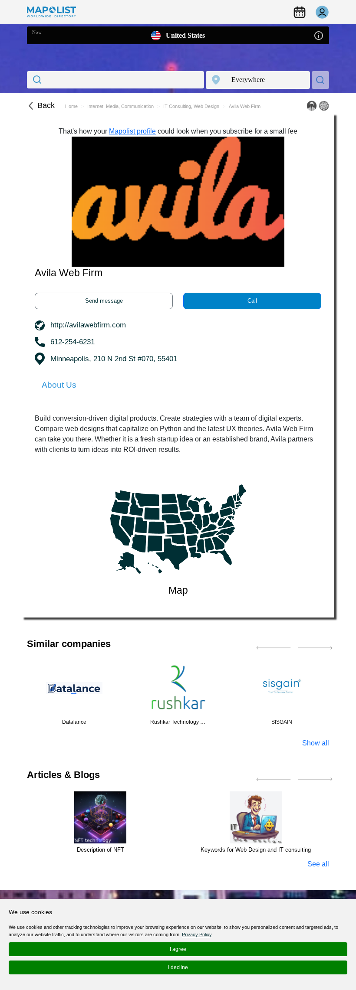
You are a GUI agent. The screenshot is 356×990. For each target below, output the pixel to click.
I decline (178, 967)
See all (318, 864)
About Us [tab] (59, 384)
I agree (178, 949)
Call (252, 300)
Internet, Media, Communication (120, 106)
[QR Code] (324, 106)
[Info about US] (318, 35)
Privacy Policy (196, 934)
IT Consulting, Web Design (191, 106)
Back (46, 105)
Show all (315, 743)
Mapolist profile (132, 131)
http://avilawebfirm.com (88, 325)
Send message (104, 300)
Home (71, 106)
